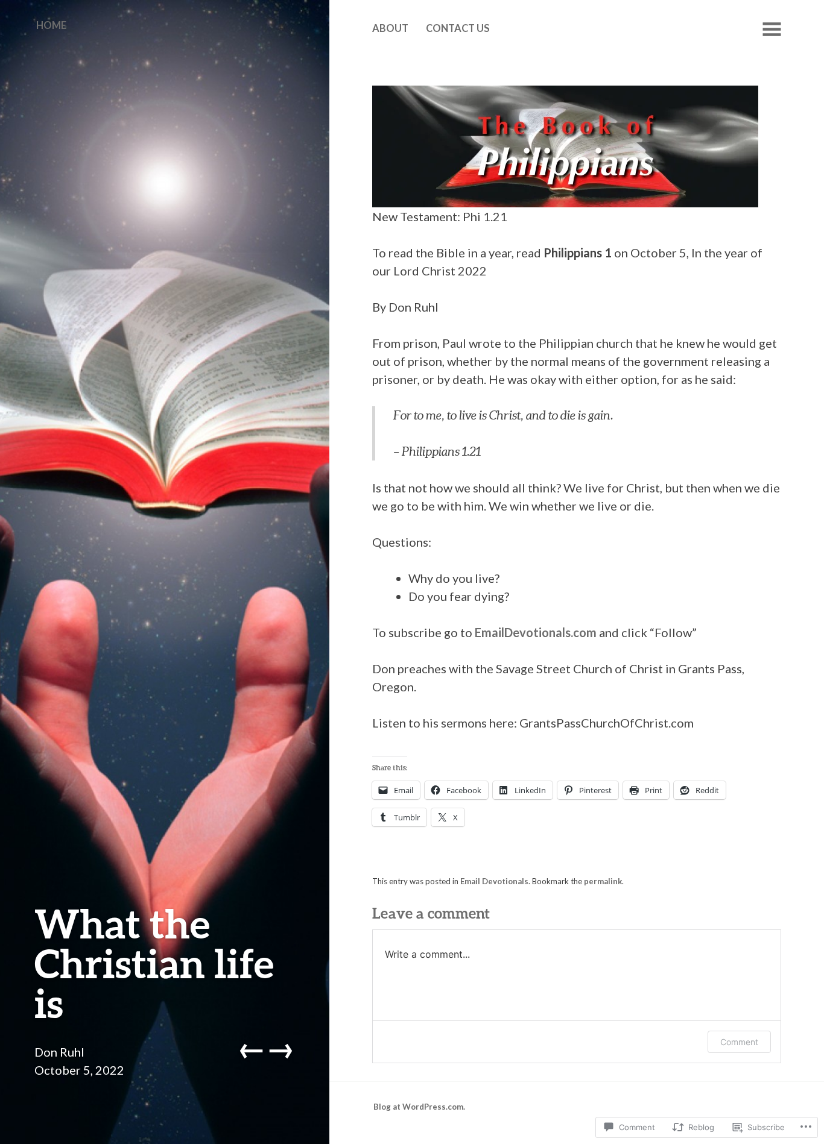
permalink (603, 881)
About (390, 28)
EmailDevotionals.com (536, 632)
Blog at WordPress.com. (419, 1106)
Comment (739, 1042)
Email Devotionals (494, 881)
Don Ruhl (59, 1052)
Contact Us (458, 28)
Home (51, 25)
